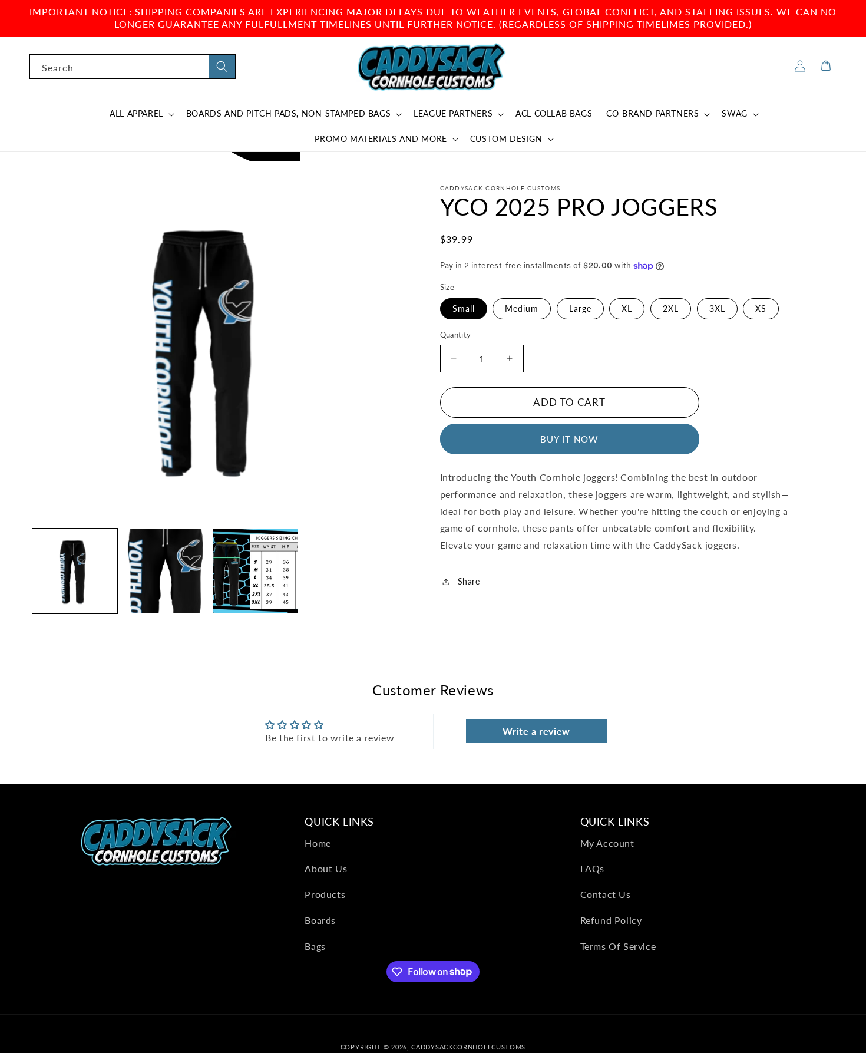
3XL (717, 308)
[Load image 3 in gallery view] (255, 571)
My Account (607, 843)
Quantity (455, 334)
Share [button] (469, 581)
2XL (671, 308)
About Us (326, 868)
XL (627, 308)
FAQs (592, 868)
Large (580, 308)
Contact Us (605, 894)
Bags (315, 946)
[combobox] (132, 66)
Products (325, 894)
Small (463, 308)
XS (760, 308)
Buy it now (569, 439)
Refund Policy (611, 920)
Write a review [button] (536, 731)
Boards (320, 920)
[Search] (222, 66)
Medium (521, 308)
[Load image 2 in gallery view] (165, 571)
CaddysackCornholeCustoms (468, 1047)
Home (317, 843)
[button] (141, 113)
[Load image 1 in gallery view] (74, 571)
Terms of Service (618, 946)
